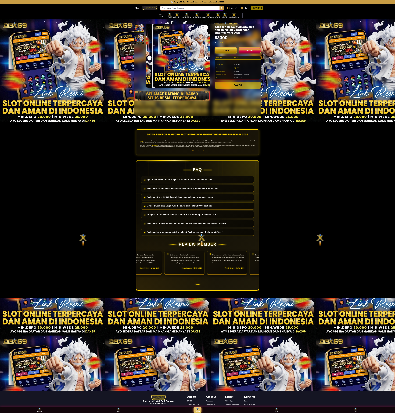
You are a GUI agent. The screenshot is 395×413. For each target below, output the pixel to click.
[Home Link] (149, 8)
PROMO (39, 411)
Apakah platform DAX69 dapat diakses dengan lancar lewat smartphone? (181, 197)
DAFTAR (249, 50)
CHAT (355, 411)
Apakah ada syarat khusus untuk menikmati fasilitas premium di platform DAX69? (185, 232)
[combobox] (190, 8)
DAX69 (238, 85)
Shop (137, 8)
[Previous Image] (149, 58)
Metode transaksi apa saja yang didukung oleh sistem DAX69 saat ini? (179, 206)
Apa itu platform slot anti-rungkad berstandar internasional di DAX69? (179, 180)
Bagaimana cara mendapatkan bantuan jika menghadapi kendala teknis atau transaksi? (187, 223)
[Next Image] (206, 58)
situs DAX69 (155, 145)
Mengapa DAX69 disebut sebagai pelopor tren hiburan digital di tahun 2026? (182, 215)
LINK (276, 411)
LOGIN (226, 50)
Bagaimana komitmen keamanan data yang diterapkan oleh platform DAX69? (182, 188)
